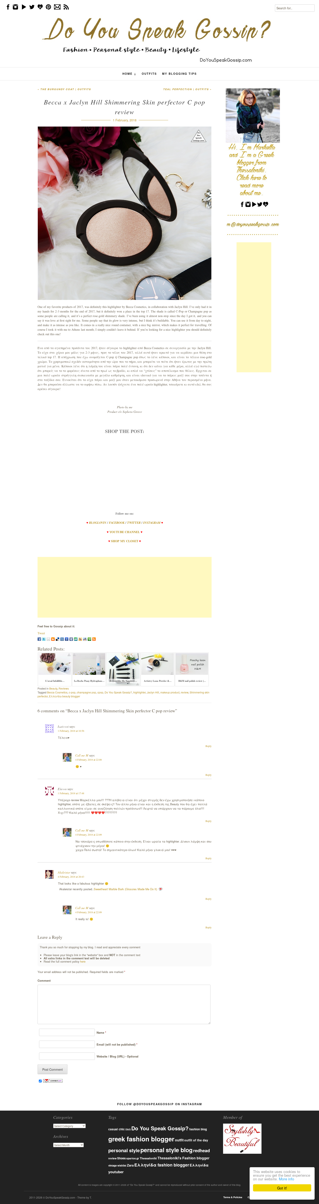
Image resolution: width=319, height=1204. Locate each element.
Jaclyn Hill (153, 692)
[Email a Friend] (48, 639)
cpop (100, 692)
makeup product (169, 692)
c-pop (72, 692)
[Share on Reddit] (85, 639)
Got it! (282, 1188)
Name (100, 1032)
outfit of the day (196, 1140)
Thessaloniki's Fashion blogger (183, 1157)
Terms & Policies (232, 1197)
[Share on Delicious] (57, 639)
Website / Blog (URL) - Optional (116, 1056)
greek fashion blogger (141, 1138)
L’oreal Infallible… (55, 681)
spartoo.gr (132, 1158)
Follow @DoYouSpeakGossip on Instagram (159, 1104)
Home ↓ (129, 73)
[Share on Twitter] (44, 639)
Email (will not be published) (116, 1044)
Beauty (53, 688)
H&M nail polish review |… (192, 681)
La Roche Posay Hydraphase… (89, 681)
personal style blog (166, 1150)
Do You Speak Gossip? (118, 692)
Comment (44, 980)
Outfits (149, 74)
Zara (130, 1165)
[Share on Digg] (62, 639)
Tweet (41, 633)
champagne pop (86, 692)
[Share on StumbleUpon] (75, 639)
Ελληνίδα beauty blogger (64, 696)
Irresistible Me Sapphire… (123, 681)
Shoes (121, 1158)
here (83, 961)
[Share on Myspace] (71, 639)
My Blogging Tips (179, 74)
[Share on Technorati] (89, 639)
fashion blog (198, 1129)
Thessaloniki (148, 1158)
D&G (128, 1129)
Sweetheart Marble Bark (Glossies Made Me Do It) (125, 889)
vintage (112, 1165)
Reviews (64, 688)
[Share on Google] (66, 639)
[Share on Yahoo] (80, 639)
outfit (179, 1139)
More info (286, 1178)
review (184, 692)
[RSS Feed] (94, 639)
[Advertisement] (125, 587)
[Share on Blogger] (53, 639)
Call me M (81, 755)
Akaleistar (64, 872)
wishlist (121, 1165)
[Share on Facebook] (39, 639)
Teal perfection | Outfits (187, 89)
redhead (201, 1150)
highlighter (139, 692)
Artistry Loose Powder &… (158, 681)
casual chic (116, 1129)
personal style (124, 1150)
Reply (209, 746)
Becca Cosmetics (57, 692)
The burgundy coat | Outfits (64, 89)
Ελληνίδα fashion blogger (161, 1165)
